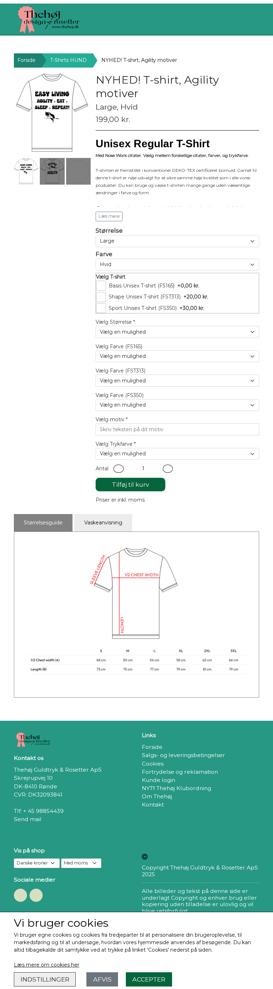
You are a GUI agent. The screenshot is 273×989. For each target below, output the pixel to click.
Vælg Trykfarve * (116, 444)
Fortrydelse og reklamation (180, 771)
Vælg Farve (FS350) (120, 395)
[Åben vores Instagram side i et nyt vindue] (36, 895)
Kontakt (153, 804)
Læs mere (109, 216)
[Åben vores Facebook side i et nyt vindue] (20, 895)
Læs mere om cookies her (46, 965)
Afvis (102, 979)
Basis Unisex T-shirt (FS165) (142, 285)
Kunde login (158, 780)
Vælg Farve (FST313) (120, 370)
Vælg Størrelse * (115, 322)
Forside (26, 60)
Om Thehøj (157, 796)
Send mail (28, 819)
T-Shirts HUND (68, 60)
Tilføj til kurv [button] (130, 484)
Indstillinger (45, 979)
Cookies (153, 763)
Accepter (148, 979)
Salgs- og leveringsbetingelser (183, 755)
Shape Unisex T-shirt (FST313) (145, 296)
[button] (118, 469)
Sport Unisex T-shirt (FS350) (143, 308)
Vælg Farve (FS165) (119, 346)
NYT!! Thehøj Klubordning (176, 788)
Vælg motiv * (112, 419)
